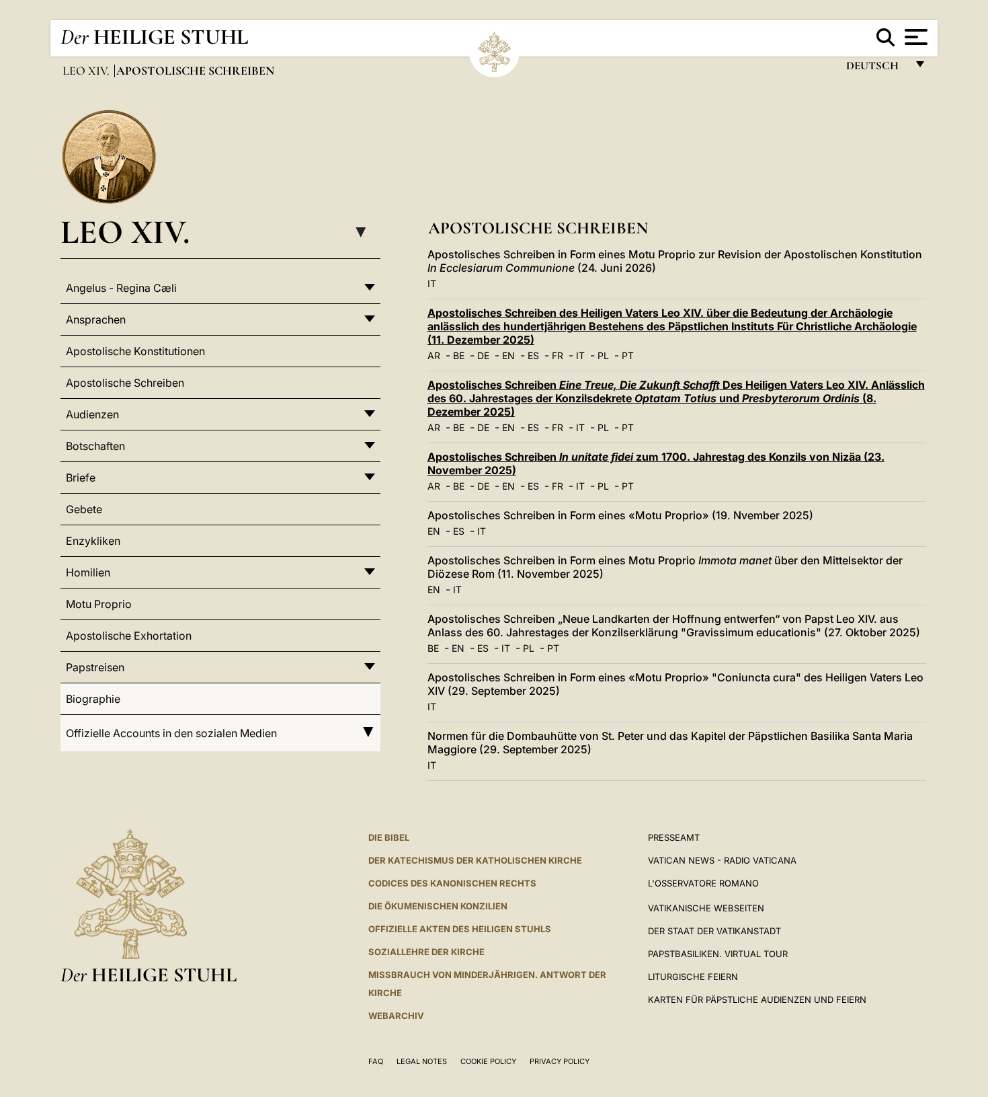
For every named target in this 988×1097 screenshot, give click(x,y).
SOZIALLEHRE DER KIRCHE (426, 951)
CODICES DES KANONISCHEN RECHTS (452, 883)
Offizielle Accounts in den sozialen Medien (171, 733)
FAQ (375, 1061)
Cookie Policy (488, 1061)
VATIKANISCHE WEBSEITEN (706, 908)
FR (557, 355)
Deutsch (876, 69)
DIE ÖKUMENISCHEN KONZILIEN (437, 906)
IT (431, 283)
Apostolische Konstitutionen (135, 351)
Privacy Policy (559, 1061)
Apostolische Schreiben (125, 382)
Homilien (88, 572)
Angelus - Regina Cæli (121, 288)
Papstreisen (95, 667)
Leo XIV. (87, 70)
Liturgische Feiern (693, 976)
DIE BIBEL (388, 837)
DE (483, 355)
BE (458, 355)
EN (508, 355)
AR (433, 355)
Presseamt (674, 837)
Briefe (80, 477)
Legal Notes (422, 1061)
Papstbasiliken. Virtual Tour (718, 953)
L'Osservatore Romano (703, 883)
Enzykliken (93, 540)
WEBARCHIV (396, 1015)
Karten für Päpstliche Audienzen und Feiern (757, 999)
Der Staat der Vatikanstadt (714, 930)
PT (628, 355)
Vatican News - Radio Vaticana (722, 860)
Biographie (93, 699)
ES (533, 355)
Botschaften (95, 446)
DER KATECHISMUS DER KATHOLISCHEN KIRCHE (475, 860)
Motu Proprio (99, 604)
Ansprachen (96, 319)
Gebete (84, 509)
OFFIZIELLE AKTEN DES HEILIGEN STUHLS (459, 928)
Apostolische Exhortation (129, 635)
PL (603, 355)
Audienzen (92, 414)
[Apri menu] (914, 37)
